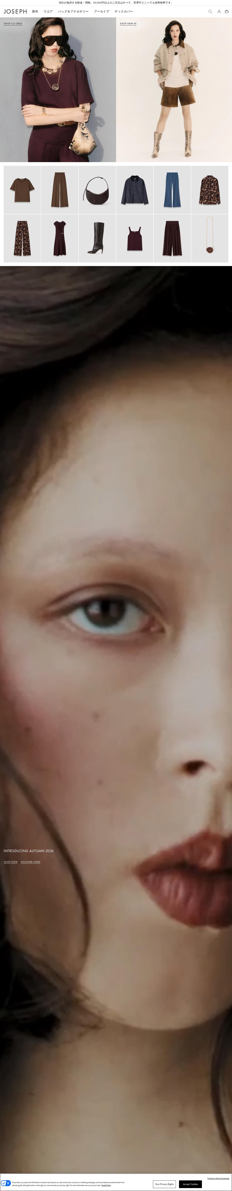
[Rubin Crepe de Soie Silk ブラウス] (22, 190)
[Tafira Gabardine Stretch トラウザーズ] (172, 190)
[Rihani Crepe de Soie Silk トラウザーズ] (59, 190)
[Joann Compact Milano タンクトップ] (135, 238)
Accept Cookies (190, 1184)
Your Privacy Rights (164, 1184)
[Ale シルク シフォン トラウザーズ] (172, 238)
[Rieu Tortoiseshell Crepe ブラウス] (210, 190)
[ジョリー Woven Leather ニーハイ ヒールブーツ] (97, 238)
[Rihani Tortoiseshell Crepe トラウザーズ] (22, 238)
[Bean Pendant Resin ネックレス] (210, 238)
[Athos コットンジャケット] (135, 190)
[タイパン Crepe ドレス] (59, 238)
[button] (48, 11)
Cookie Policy (106, 1185)
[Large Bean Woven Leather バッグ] (97, 190)
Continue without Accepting (218, 1178)
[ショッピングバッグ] (226, 11)
